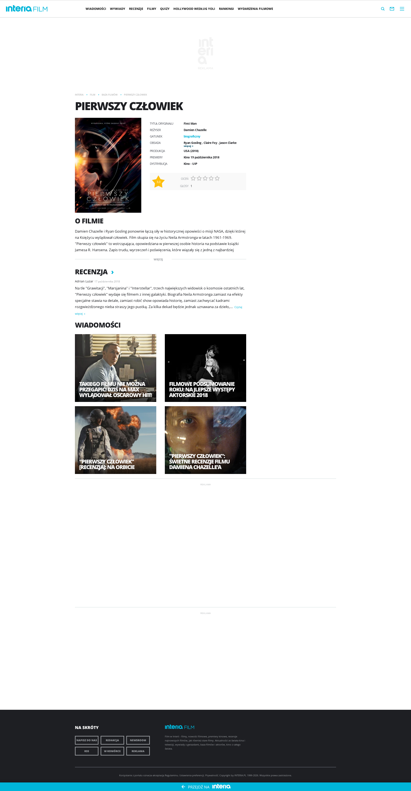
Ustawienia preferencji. (192, 775)
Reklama (138, 751)
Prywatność (211, 775)
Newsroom (138, 740)
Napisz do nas (86, 740)
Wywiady (117, 9)
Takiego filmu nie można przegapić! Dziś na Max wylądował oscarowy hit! (115, 389)
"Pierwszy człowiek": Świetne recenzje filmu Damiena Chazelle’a (199, 461)
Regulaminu (171, 775)
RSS (86, 751)
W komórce (112, 751)
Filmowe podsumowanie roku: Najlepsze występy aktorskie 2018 (202, 389)
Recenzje (136, 9)
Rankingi (226, 9)
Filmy (151, 9)
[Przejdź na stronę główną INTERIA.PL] (19, 8)
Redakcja (112, 740)
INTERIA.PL (240, 775)
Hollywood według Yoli (194, 9)
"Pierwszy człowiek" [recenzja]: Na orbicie (106, 464)
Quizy (165, 9)
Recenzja (92, 271)
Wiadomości (96, 9)
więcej (187, 146)
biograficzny (192, 136)
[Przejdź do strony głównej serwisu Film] (40, 9)
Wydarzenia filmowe (255, 9)
